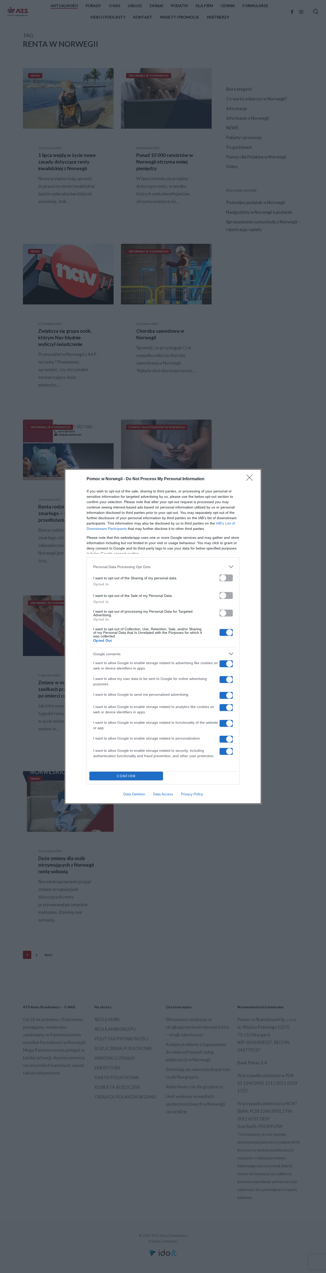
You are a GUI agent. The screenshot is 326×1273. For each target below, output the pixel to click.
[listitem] (163, 566)
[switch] (226, 577)
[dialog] (163, 636)
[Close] (251, 479)
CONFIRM (126, 776)
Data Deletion (134, 794)
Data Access (163, 794)
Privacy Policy (192, 794)
